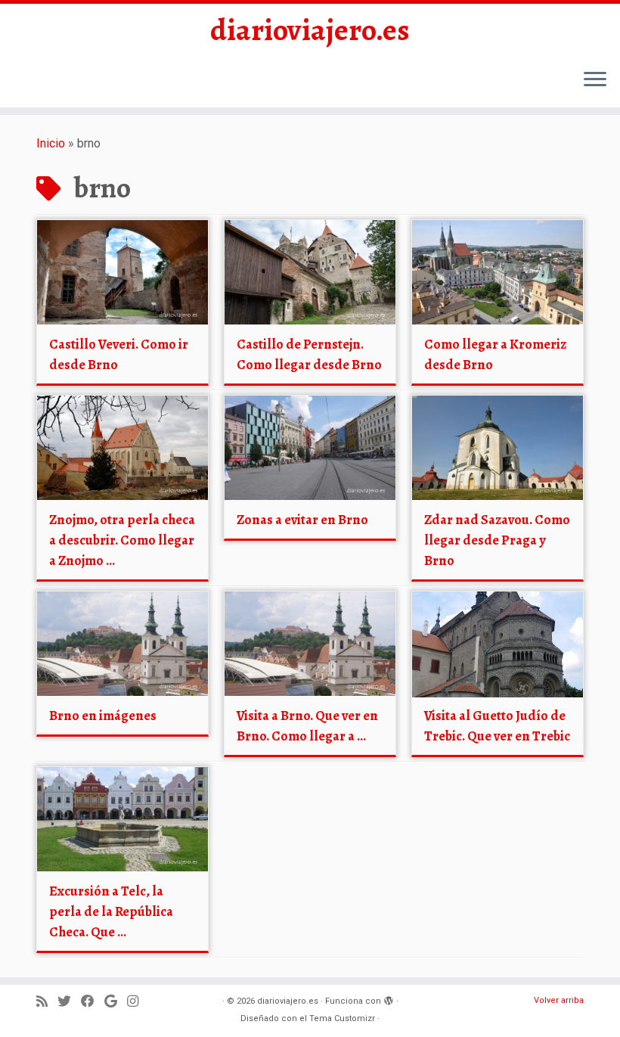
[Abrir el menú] (595, 80)
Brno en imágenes (103, 715)
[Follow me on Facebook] (92, 1002)
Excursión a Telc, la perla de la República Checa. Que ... (111, 911)
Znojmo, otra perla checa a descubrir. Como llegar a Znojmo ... (122, 540)
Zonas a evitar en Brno (302, 520)
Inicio (50, 143)
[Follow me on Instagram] (137, 1002)
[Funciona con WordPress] (388, 998)
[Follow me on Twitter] (69, 1002)
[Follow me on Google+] (115, 1002)
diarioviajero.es (310, 30)
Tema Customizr (342, 1018)
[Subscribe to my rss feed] (46, 1002)
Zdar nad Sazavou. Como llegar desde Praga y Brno (497, 540)
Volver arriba (559, 1000)
